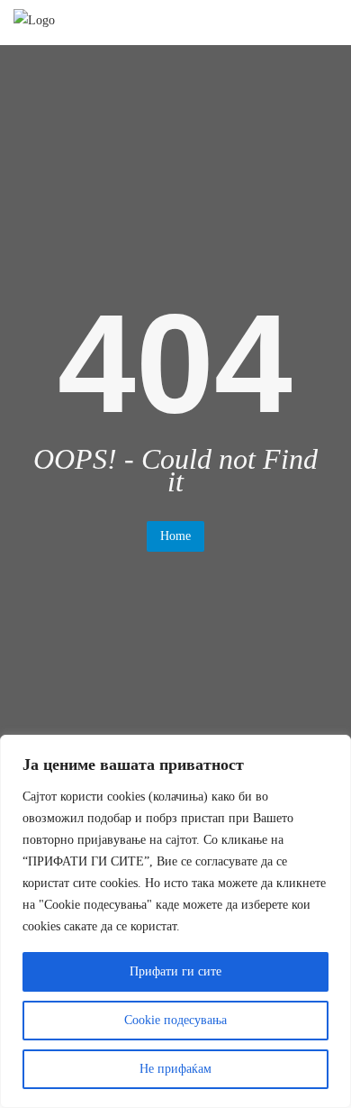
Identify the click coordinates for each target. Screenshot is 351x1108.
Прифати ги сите (175, 971)
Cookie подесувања (175, 1020)
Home (175, 536)
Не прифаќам (176, 1069)
